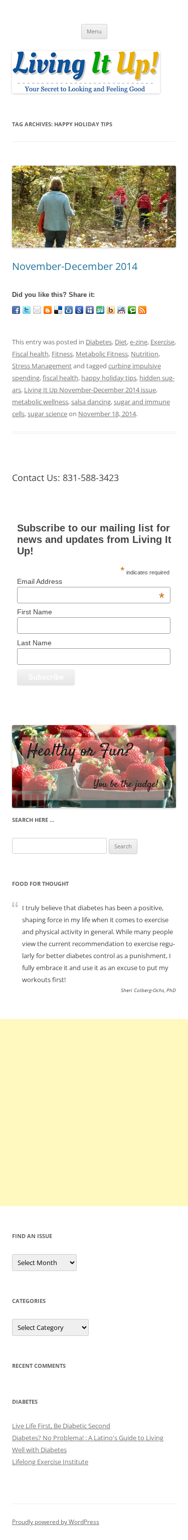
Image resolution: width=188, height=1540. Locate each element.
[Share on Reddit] (121, 310)
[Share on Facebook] (16, 310)
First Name (34, 612)
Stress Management (42, 365)
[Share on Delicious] (58, 310)
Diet (121, 341)
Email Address (91, 581)
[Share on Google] (79, 310)
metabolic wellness (40, 401)
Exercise (162, 341)
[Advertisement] (94, 1112)
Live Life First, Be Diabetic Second (61, 1425)
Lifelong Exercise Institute (50, 1461)
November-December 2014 (74, 266)
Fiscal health (30, 353)
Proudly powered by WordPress (55, 1522)
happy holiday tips (108, 377)
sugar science (47, 413)
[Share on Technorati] (132, 310)
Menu (94, 31)
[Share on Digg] (69, 310)
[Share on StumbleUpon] (100, 310)
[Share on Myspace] (90, 310)
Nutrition (144, 353)
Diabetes (99, 341)
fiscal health (60, 377)
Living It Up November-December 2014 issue (90, 389)
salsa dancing (91, 401)
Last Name (34, 643)
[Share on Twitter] (27, 310)
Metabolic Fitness (102, 353)
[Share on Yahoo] (111, 310)
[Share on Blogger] (48, 310)
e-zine (138, 341)
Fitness (62, 353)
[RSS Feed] (142, 310)
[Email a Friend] (37, 310)
